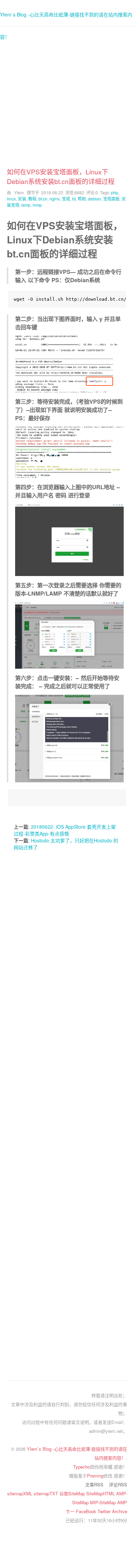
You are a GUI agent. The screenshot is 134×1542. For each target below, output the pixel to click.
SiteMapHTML (101, 1493)
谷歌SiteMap (72, 1493)
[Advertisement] (67, 100)
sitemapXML (20, 1493)
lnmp (37, 205)
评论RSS (118, 1484)
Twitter (105, 1511)
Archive (119, 1511)
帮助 (82, 199)
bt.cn (42, 199)
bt (74, 199)
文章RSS (94, 1484)
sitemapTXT (46, 1493)
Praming (95, 1475)
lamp (26, 205)
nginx (54, 199)
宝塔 (66, 199)
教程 (32, 199)
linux (11, 199)
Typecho (81, 1466)
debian (94, 199)
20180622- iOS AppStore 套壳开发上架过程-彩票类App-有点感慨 (65, 830)
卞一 (71, 1511)
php (114, 192)
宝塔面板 (111, 199)
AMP (122, 1502)
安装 (22, 199)
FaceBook (87, 1511)
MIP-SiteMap (103, 1502)
